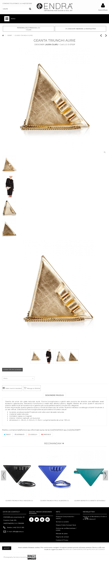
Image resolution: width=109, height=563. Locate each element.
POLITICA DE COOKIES (97, 549)
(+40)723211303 (56, 430)
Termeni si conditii (62, 522)
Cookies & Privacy (62, 540)
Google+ (33, 434)
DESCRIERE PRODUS (54, 395)
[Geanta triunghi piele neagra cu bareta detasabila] (19, 474)
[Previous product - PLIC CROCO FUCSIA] (102, 35)
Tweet (8, 434)
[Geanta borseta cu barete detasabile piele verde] (90, 474)
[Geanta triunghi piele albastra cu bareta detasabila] (54, 474)
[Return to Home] (3, 35)
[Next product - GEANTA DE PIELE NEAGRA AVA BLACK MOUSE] (106, 35)
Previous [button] (3, 475)
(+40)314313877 (73, 430)
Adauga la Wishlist (33, 388)
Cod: (61, 44)
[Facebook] (31, 519)
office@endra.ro (18, 531)
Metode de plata (62, 533)
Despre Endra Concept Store (66, 525)
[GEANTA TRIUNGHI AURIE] (54, 101)
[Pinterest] (42, 519)
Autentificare (103, 10)
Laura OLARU (51, 44)
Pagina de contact (62, 537)
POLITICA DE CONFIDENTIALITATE (75, 549)
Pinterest (47, 434)
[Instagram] (47, 519)
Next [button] (105, 475)
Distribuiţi (20, 434)
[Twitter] (36, 519)
